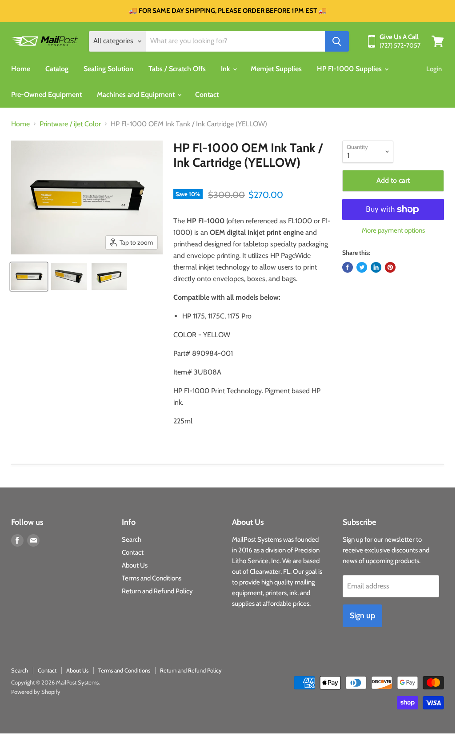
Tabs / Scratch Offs (177, 68)
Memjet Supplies (276, 68)
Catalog (56, 68)
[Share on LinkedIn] (376, 267)
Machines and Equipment (136, 94)
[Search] (337, 41)
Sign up (362, 615)
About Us (135, 565)
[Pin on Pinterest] (390, 267)
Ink (226, 68)
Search (131, 540)
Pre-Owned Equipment (46, 94)
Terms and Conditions (151, 578)
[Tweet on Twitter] (361, 267)
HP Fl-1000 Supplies (350, 68)
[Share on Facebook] (347, 267)
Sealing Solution (108, 68)
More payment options (393, 230)
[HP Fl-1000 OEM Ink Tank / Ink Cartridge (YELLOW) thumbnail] (29, 276)
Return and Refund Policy (157, 591)
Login (434, 69)
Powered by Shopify (35, 691)
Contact (207, 94)
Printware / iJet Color (70, 124)
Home (20, 68)
